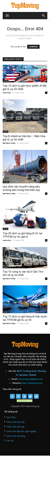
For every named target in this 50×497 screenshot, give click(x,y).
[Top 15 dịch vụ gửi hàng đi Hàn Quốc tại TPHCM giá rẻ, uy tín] (25, 299)
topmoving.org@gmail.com (30, 379)
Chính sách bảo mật (15, 422)
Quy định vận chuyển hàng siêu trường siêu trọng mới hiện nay (21, 188)
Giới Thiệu (11, 417)
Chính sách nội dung (15, 436)
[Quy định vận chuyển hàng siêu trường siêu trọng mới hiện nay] (25, 166)
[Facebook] (12, 396)
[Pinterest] (18, 396)
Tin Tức (5, 182)
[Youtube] (36, 396)
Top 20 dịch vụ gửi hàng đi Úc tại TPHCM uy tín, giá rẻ (22, 235)
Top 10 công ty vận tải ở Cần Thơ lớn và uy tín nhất (23, 273)
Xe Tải (5, 81)
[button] (43, 15)
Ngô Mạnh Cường (9, 143)
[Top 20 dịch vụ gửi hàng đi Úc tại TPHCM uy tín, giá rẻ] (25, 215)
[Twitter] (30, 396)
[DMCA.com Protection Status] (25, 401)
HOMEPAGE (33, 47)
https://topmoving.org (32, 383)
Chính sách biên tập (15, 426)
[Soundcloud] (24, 396)
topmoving (7, 93)
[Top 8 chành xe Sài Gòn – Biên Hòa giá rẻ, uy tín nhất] (25, 116)
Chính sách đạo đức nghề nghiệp (21, 431)
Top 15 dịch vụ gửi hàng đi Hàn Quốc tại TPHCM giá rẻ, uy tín (25, 318)
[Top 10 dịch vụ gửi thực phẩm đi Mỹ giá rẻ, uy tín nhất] (25, 73)
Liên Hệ (9, 440)
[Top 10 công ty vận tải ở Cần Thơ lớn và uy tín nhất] (25, 257)
